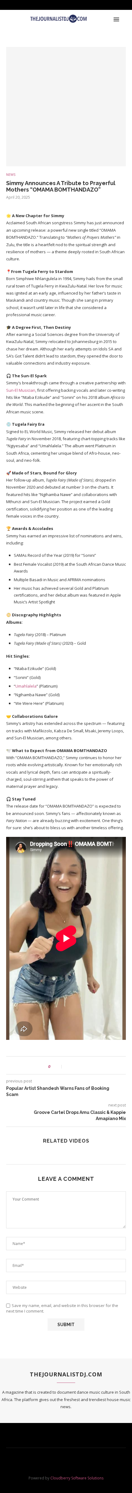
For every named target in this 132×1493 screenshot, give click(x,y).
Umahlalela (26, 686)
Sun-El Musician (20, 390)
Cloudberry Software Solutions (76, 1478)
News (10, 174)
